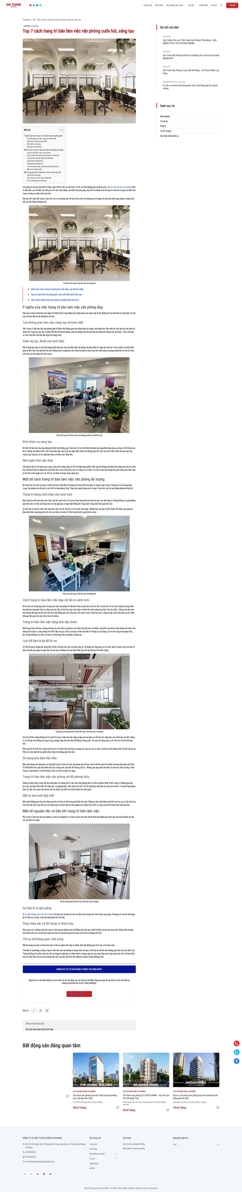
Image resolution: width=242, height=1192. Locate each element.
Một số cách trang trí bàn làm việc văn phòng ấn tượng (43, 149)
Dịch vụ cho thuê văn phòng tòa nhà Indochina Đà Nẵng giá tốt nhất (195, 1097)
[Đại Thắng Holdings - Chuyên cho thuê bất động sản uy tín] (14, 5)
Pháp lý (163, 125)
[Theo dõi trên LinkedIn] (44, 1174)
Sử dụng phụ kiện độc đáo (35, 163)
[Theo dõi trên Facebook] (25, 1174)
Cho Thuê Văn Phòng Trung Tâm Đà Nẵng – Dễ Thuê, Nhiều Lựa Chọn (191, 72)
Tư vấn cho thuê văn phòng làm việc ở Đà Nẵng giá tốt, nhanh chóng (190, 87)
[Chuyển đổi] (115, 1153)
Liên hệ (214, 5)
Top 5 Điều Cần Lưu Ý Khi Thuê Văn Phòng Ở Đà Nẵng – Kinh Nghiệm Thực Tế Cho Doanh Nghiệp (190, 41)
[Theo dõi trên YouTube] (50, 1174)
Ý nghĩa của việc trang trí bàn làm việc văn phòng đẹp (43, 135)
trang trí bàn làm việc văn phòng (119, 186)
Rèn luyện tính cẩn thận (34, 146)
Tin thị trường (165, 130)
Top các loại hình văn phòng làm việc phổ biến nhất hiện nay (56, 294)
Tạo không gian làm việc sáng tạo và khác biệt (41, 138)
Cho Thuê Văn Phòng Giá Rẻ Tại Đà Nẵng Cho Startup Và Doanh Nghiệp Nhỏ (191, 57)
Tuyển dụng (203, 5)
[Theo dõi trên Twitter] (37, 1174)
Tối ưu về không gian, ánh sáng (36, 180)
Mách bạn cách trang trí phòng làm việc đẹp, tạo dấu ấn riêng (57, 289)
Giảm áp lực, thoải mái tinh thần (37, 141)
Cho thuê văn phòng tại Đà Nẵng (84, 1091)
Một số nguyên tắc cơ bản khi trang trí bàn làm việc (42, 172)
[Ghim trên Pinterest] (47, 1010)
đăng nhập (37, 1029)
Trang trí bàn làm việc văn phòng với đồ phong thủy (43, 166)
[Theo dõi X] (31, 1174)
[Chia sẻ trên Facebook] (34, 1010)
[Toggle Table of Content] (60, 130)
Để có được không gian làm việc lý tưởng (38, 914)
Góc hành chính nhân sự (169, 135)
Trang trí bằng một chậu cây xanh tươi (39, 152)
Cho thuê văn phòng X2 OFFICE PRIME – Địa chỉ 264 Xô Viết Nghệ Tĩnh (146, 1097)
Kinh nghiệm (165, 116)
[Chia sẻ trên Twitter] (40, 1010)
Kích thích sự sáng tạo (34, 144)
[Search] (221, 5)
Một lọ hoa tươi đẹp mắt (34, 169)
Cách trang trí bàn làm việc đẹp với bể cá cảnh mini (43, 155)
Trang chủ (147, 5)
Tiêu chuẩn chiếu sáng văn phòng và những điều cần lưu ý (55, 300)
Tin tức (191, 5)
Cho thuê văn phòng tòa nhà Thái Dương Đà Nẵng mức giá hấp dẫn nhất (95, 1097)
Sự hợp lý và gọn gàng (33, 175)
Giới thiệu (159, 5)
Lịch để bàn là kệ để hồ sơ (35, 161)
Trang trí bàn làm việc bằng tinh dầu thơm (40, 158)
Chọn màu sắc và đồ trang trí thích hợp (39, 177)
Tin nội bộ (164, 121)
